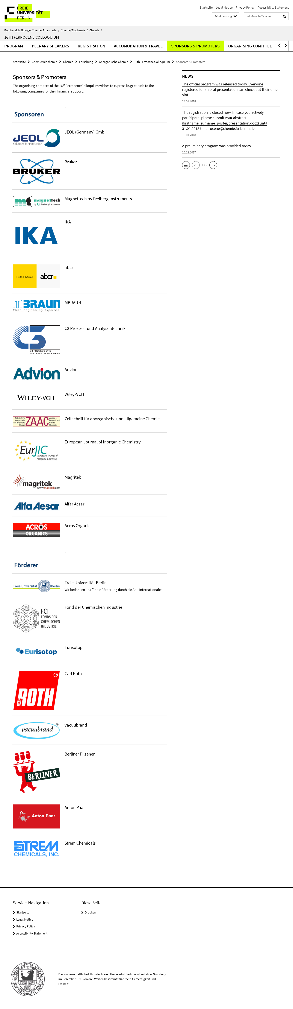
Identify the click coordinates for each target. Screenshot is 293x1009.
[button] (279, 46)
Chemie (95, 30)
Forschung (86, 62)
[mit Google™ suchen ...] (284, 16)
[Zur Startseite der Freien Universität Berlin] (36, 13)
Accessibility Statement (273, 7)
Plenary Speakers (50, 46)
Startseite (206, 7)
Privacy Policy (245, 7)
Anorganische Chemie (113, 62)
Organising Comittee (250, 46)
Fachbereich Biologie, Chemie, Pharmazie (31, 30)
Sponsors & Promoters (195, 46)
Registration (91, 46)
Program (13, 46)
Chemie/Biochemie (74, 30)
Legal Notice (224, 7)
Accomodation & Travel (138, 46)
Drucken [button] (90, 912)
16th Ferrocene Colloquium (31, 37)
